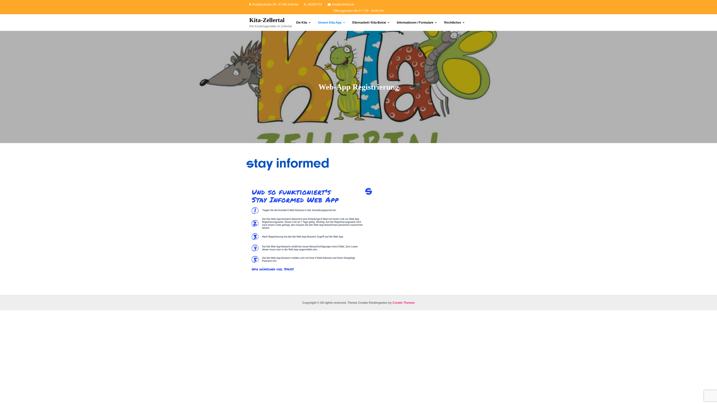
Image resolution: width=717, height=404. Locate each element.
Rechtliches (452, 22)
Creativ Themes (403, 302)
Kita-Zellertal (267, 20)
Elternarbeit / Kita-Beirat (369, 22)
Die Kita (301, 22)
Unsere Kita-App (330, 22)
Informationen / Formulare (415, 22)
